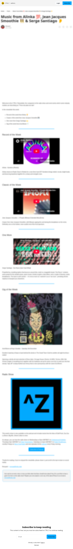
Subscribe (51, 537)
